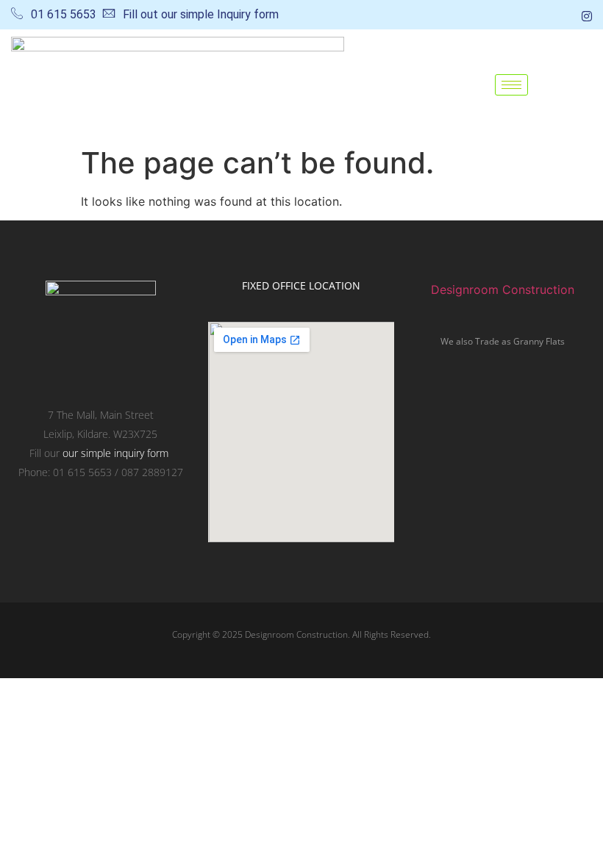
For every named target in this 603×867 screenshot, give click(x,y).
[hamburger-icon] (511, 85)
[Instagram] (587, 15)
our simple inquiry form (115, 453)
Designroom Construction (502, 289)
